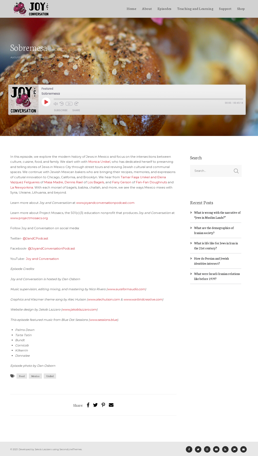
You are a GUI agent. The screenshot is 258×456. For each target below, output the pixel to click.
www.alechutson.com (104, 299)
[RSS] (225, 449)
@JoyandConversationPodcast (51, 248)
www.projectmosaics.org (29, 218)
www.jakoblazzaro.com (79, 309)
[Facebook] (189, 449)
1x (69, 103)
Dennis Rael (73, 182)
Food (22, 376)
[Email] (243, 449)
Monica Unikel (99, 162)
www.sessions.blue (103, 320)
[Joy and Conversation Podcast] (30, 9)
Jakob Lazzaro (43, 449)
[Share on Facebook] (88, 405)
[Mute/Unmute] (56, 104)
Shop (241, 8)
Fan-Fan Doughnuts (151, 182)
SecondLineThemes (70, 449)
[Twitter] (95, 405)
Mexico (35, 376)
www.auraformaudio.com (126, 289)
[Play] (46, 101)
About (147, 8)
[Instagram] (207, 449)
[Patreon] (234, 449)
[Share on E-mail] (111, 405)
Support (225, 8)
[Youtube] (216, 449)
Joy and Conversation (42, 259)
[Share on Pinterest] (103, 405)
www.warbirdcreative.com (142, 299)
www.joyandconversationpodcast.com (105, 203)
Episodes (165, 8)
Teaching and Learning (195, 8)
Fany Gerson (121, 182)
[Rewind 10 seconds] (62, 104)
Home (131, 8)
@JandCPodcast (35, 238)
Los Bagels (95, 182)
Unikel (50, 376)
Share (76, 110)
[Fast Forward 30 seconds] (76, 104)
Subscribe (61, 110)
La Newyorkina (21, 187)
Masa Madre (53, 182)
